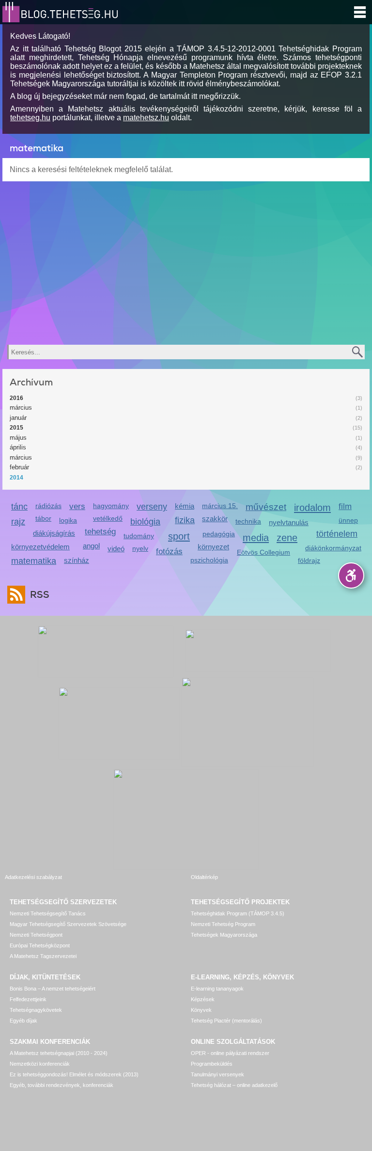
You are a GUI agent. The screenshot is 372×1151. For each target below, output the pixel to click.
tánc (19, 507)
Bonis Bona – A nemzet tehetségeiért (52, 988)
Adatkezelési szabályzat (33, 877)
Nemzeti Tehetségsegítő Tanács (48, 913)
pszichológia (209, 560)
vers (77, 506)
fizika (185, 520)
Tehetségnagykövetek (36, 1010)
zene (287, 537)
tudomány (139, 536)
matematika (33, 561)
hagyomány (111, 506)
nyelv (140, 548)
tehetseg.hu (30, 117)
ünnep (348, 520)
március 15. (220, 506)
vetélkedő (108, 518)
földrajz (309, 560)
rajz (18, 522)
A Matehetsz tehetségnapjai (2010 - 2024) (59, 1053)
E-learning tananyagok (217, 988)
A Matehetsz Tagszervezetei (43, 956)
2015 (16, 428)
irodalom (312, 507)
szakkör (215, 518)
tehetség (100, 531)
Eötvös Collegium (263, 552)
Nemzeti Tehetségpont (36, 935)
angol (91, 546)
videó (116, 548)
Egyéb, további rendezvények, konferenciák (61, 1085)
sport (179, 536)
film (345, 506)
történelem (336, 534)
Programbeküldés (211, 1064)
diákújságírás (54, 533)
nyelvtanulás (289, 522)
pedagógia (218, 534)
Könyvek (201, 1010)
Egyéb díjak (23, 1020)
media (256, 537)
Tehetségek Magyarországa (224, 935)
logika (68, 520)
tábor (43, 518)
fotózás (169, 551)
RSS (39, 595)
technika (248, 521)
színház (76, 560)
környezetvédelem (40, 547)
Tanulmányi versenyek (217, 1074)
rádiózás (48, 506)
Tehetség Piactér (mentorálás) (226, 1020)
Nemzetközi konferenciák (40, 1064)
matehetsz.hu (146, 117)
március (21, 407)
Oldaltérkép (204, 877)
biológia (145, 522)
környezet (213, 547)
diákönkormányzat (333, 548)
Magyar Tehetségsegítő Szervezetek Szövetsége (68, 924)
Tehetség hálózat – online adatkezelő (234, 1085)
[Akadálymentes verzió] (351, 575)
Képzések (203, 999)
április (18, 447)
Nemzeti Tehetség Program (223, 924)
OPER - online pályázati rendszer (230, 1053)
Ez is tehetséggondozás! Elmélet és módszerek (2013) (74, 1074)
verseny (152, 507)
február (19, 467)
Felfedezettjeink (28, 999)
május (18, 437)
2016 (16, 398)
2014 (16, 477)
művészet (266, 507)
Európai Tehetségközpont (40, 945)
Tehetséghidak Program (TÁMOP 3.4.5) (237, 913)
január (18, 417)
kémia (184, 506)
